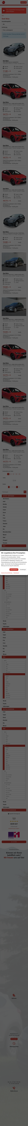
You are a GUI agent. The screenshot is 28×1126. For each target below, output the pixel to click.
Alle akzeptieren (13, 569)
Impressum (16, 573)
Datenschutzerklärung (6, 573)
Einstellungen (23, 569)
